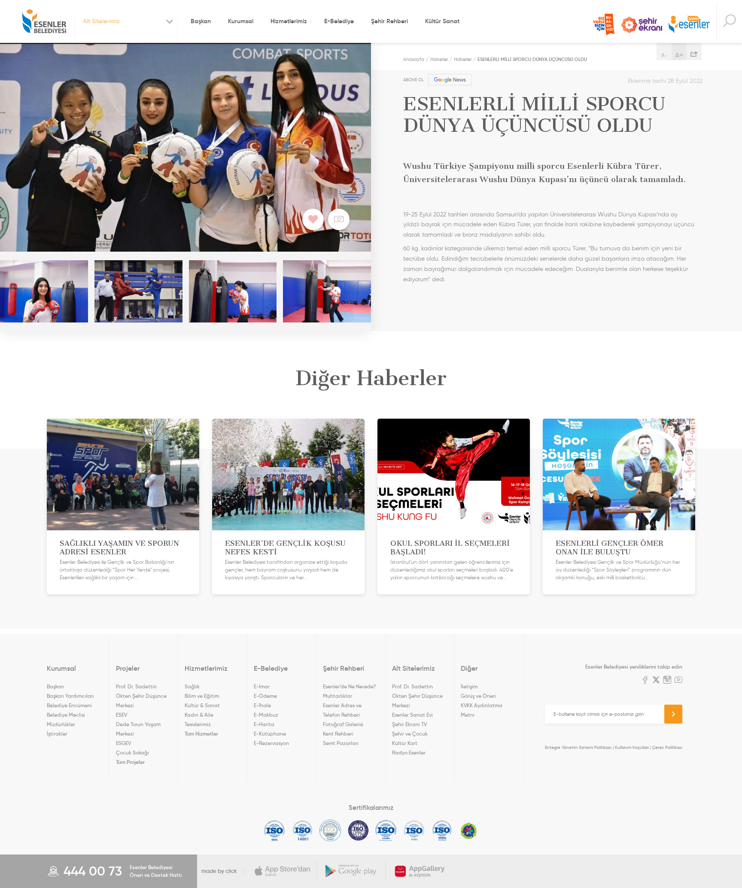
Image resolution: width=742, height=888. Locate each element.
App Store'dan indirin (282, 871)
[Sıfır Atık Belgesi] (469, 830)
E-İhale (262, 705)
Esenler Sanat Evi (412, 715)
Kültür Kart (404, 743)
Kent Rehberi (338, 733)
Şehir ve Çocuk (410, 733)
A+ (679, 55)
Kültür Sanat (442, 21)
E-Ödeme (265, 696)
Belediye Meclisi (66, 715)
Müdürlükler (61, 724)
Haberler (439, 59)
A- (664, 55)
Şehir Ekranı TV (641, 25)
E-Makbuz (266, 715)
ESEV (121, 715)
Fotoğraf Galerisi (343, 724)
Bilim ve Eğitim (202, 696)
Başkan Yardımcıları (70, 696)
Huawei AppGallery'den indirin (420, 871)
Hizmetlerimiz (289, 21)
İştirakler (57, 733)
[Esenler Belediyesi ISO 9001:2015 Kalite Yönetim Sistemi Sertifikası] (274, 830)
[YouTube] (678, 680)
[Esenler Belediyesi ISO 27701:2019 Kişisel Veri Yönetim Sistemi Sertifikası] (358, 830)
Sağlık (192, 686)
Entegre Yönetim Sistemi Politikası (578, 747)
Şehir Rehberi (389, 21)
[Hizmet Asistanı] (729, 21)
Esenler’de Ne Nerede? (349, 686)
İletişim (469, 686)
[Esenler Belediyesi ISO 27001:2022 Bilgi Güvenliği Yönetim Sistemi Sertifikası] (330, 830)
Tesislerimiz (198, 724)
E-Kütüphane (270, 733)
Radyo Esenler (689, 25)
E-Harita (264, 724)
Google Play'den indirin (351, 871)
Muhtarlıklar (337, 696)
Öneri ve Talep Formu (603, 24)
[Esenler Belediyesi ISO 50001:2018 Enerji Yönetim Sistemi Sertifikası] (442, 830)
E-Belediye (339, 21)
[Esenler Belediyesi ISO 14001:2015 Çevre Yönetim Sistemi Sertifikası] (302, 830)
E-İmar (262, 686)
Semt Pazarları (341, 743)
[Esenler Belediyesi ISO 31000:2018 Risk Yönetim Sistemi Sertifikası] (386, 830)
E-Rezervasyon (271, 743)
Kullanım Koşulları (632, 747)
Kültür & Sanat (202, 705)
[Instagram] (667, 680)
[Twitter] (656, 680)
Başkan (201, 21)
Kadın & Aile (199, 715)
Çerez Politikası (667, 747)
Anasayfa (413, 59)
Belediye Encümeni (69, 705)
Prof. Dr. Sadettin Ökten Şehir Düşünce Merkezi (141, 696)
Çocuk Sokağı (132, 752)
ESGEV (123, 743)
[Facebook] (645, 680)
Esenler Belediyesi (44, 21)
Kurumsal (240, 21)
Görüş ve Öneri (478, 696)
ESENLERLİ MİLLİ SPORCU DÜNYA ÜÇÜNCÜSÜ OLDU (532, 59)
